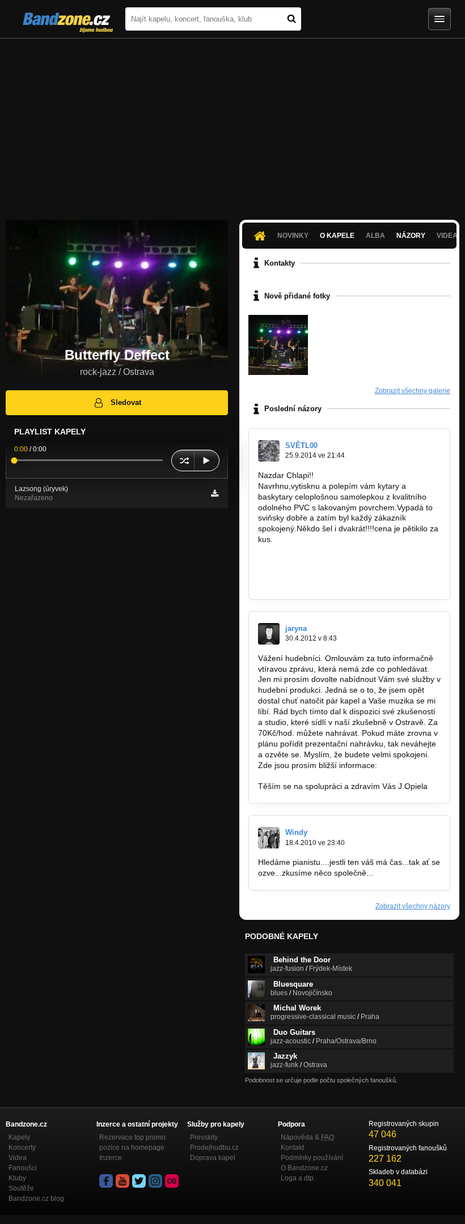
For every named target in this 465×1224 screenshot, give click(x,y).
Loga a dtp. (298, 1178)
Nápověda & (307, 1137)
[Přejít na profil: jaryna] (269, 634)
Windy (296, 832)
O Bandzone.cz (304, 1168)
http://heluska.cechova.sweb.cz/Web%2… (333, 776)
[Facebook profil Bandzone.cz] (106, 1181)
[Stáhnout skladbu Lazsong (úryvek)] (214, 493)
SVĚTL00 (301, 445)
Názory (410, 236)
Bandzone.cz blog (36, 1198)
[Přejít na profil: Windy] (269, 837)
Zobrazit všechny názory (412, 906)
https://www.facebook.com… (309, 560)
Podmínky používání (312, 1158)
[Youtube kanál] (122, 1181)
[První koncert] (278, 344)
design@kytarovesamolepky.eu (314, 582)
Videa (18, 1158)
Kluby (17, 1178)
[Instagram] (155, 1181)
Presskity (204, 1137)
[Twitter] (139, 1181)
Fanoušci (23, 1168)
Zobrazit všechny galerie (412, 391)
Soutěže (21, 1188)
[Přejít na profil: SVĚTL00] (269, 451)
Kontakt (292, 1148)
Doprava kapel (212, 1158)
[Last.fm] (172, 1181)
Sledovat (126, 402)
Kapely (19, 1137)
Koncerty (22, 1148)
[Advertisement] (232, 123)
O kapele (337, 236)
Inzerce (110, 1158)
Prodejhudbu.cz (214, 1148)
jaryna (296, 628)
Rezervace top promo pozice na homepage (132, 1142)
